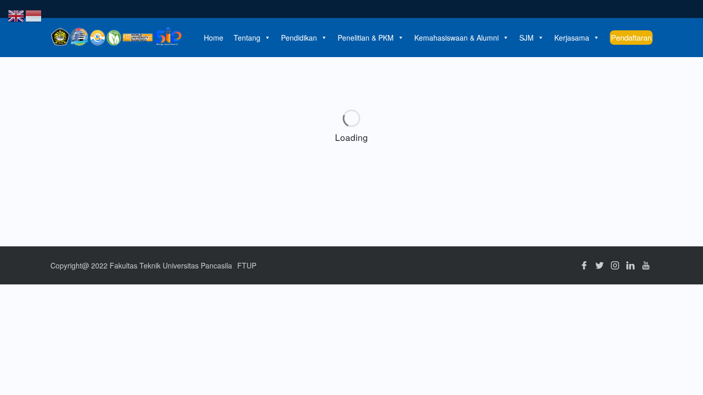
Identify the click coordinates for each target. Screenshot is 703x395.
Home (213, 37)
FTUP (246, 265)
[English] (16, 14)
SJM (526, 37)
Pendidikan (299, 37)
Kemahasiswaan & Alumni (456, 37)
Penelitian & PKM (366, 37)
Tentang (247, 37)
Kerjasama (571, 37)
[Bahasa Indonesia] (34, 14)
